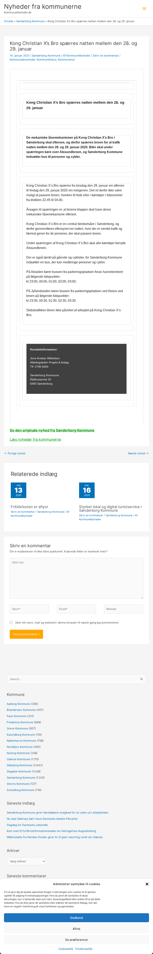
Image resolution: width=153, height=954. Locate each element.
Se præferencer (76, 940)
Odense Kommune (18, 759)
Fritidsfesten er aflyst (29, 506)
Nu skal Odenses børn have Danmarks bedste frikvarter (42, 818)
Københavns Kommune (21, 740)
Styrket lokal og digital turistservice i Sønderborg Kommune (110, 508)
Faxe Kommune (16, 716)
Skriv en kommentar (106, 55)
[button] (147, 884)
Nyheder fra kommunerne (42, 6)
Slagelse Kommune (19, 771)
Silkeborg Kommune (19, 765)
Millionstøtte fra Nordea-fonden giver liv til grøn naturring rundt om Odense (55, 837)
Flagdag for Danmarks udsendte (27, 825)
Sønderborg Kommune (46, 55)
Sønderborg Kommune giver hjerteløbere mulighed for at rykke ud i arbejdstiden (57, 812)
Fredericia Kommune (20, 722)
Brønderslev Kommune (21, 709)
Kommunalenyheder (22, 59)
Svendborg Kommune (20, 790)
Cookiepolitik (66, 948)
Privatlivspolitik (83, 948)
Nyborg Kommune (18, 753)
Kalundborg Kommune (21, 734)
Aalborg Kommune (18, 703)
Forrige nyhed (14, 453)
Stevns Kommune (18, 783)
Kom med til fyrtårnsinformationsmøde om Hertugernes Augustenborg (51, 831)
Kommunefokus (46, 59)
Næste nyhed (138, 453)
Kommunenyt (66, 59)
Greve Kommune (17, 728)
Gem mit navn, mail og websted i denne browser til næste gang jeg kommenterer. (67, 622)
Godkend (76, 918)
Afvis (76, 929)
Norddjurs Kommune (20, 746)
